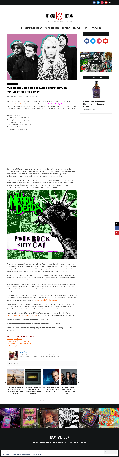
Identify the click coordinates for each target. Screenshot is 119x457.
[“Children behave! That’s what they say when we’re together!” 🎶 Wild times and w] (50, 418)
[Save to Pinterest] (117, 233)
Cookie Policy (37, 454)
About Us (85, 28)
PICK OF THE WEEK (96, 77)
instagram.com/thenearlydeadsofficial (20, 343)
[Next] (78, 382)
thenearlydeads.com (14, 339)
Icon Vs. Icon (59, 437)
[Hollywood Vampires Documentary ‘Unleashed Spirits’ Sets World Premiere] (51, 370)
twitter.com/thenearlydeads (17, 346)
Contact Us (96, 28)
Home (20, 28)
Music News (65, 28)
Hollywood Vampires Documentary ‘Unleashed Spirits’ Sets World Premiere (51, 390)
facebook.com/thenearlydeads (18, 341)
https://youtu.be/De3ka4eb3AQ (46, 300)
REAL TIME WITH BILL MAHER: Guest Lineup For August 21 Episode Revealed (33, 389)
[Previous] (6, 382)
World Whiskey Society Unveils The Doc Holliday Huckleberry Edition (95, 104)
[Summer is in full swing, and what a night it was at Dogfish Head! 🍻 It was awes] (30, 418)
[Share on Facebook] (117, 228)
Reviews (76, 28)
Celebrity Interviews (33, 28)
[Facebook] (9, 364)
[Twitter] (12, 364)
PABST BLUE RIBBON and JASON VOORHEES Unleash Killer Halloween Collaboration (68, 390)
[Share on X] (117, 224)
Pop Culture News (52, 28)
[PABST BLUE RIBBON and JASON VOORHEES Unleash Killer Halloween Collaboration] (69, 370)
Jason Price (19, 96)
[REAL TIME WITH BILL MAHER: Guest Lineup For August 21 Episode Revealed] (33, 370)
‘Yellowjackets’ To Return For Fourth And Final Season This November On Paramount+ (15, 390)
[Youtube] (14, 364)
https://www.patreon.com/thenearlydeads (22, 315)
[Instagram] (17, 364)
